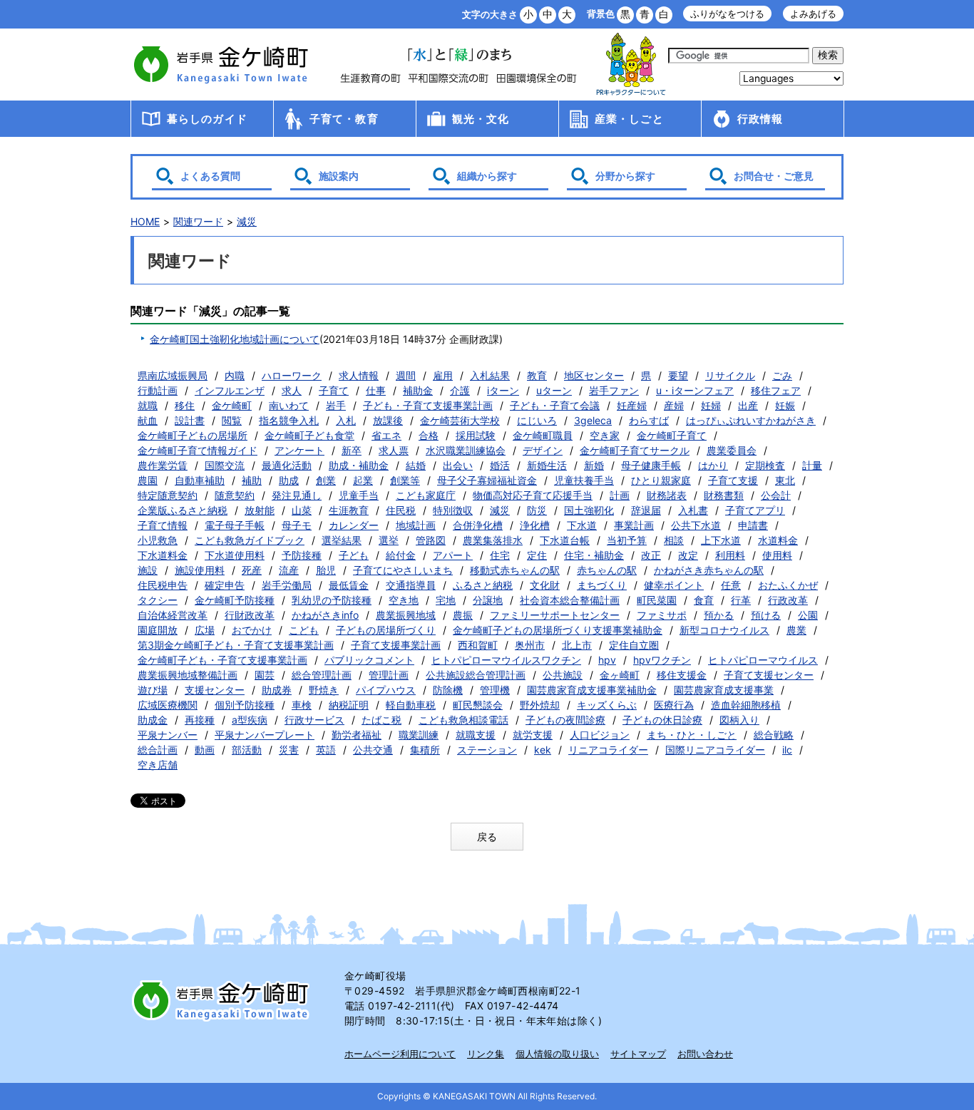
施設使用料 (200, 570)
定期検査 (765, 465)
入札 (346, 420)
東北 (785, 480)
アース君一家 (631, 64)
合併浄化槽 (478, 525)
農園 (148, 480)
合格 (429, 435)
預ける (766, 615)
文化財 (545, 585)
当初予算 (627, 540)
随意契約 (235, 495)
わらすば (649, 420)
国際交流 (225, 465)
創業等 (405, 480)
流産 (289, 570)
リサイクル (730, 375)
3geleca (593, 420)
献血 (148, 420)
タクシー (158, 600)
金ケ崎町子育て (672, 435)
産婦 (674, 405)
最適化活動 (287, 465)
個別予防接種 (245, 705)
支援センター (215, 690)
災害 (289, 750)
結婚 (416, 465)
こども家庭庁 (426, 495)
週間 (406, 375)
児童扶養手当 (584, 480)
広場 (205, 630)
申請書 (753, 525)
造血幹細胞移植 (746, 705)
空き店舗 (158, 765)
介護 (460, 390)
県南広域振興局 (172, 375)
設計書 (190, 420)
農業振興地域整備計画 (187, 675)
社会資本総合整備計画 (570, 600)
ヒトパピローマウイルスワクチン (506, 660)
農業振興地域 (406, 615)
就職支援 (476, 735)
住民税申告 (163, 585)
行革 (741, 600)
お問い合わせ (705, 1053)
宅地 (446, 600)
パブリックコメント (369, 660)
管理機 (495, 690)
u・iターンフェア (695, 390)
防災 (537, 510)
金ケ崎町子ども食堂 (309, 435)
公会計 (776, 495)
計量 (812, 465)
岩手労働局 (287, 585)
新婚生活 (547, 465)
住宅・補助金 (594, 555)
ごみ (782, 375)
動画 (205, 750)
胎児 (326, 570)
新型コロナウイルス (724, 630)
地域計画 (416, 525)
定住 (537, 555)
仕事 (376, 390)
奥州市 (530, 645)
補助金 (418, 390)
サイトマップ (638, 1053)
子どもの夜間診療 (565, 720)
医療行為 (674, 705)
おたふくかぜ (788, 585)
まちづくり (602, 585)
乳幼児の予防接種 (331, 600)
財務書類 (724, 495)
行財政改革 (250, 615)
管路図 (431, 540)
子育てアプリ (755, 510)
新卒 (352, 450)
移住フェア (776, 390)
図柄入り (739, 720)
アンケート (299, 450)
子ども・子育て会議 (555, 405)
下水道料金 (163, 555)
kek (542, 750)
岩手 (336, 405)
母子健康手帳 (651, 465)
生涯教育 (349, 510)
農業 (796, 630)
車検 (302, 705)
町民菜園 (657, 600)
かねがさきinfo (325, 615)
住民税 (401, 510)
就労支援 (533, 735)
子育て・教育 (344, 119)
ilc (787, 750)
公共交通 (373, 750)
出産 (748, 405)
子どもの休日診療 (662, 720)
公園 (808, 615)
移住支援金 (682, 675)
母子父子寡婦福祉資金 (487, 480)
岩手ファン (614, 390)
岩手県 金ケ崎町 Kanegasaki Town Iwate (223, 1000)
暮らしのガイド (207, 119)
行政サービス (314, 720)
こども (304, 630)
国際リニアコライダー (715, 750)
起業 (363, 480)
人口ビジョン (600, 735)
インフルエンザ (230, 390)
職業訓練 (419, 735)
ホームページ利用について (400, 1053)
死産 (252, 570)
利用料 (730, 555)
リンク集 (485, 1053)
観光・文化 (481, 119)
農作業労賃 (163, 465)
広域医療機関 (168, 705)
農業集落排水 (493, 540)
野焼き (324, 690)
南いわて (289, 405)
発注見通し (297, 495)
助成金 (153, 720)
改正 (651, 555)
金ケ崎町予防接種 (235, 600)
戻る (487, 837)
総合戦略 (774, 735)
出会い (458, 465)
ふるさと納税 (483, 585)
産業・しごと (629, 119)
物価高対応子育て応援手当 (533, 495)
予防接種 (302, 555)
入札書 (693, 510)
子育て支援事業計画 (396, 645)
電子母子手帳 (235, 525)
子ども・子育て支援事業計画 (428, 405)
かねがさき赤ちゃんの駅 (709, 570)
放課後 (388, 420)
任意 (731, 585)
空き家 (605, 435)
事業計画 (634, 525)
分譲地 (488, 600)
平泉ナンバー (168, 735)
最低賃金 (349, 585)
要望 (678, 375)
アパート (453, 555)
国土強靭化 (589, 510)
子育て (334, 390)
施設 (148, 570)
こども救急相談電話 (463, 720)
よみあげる (813, 14)
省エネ (386, 435)
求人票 (394, 450)
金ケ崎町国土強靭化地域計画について (234, 339)
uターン (554, 390)
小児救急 (158, 540)
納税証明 (349, 705)
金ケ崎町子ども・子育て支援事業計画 (222, 660)
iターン (503, 390)
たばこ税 (381, 720)
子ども (354, 555)
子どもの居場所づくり (386, 630)
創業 (326, 480)
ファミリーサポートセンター (555, 615)
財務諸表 (667, 495)
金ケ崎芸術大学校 (460, 420)
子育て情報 (163, 525)
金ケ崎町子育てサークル (635, 450)
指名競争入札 (289, 420)
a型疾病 (249, 720)
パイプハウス (386, 690)
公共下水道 (696, 525)
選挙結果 (342, 540)
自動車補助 (200, 480)
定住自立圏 (634, 645)
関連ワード (198, 221)
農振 (463, 615)
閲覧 (232, 420)
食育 (704, 600)
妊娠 (785, 405)
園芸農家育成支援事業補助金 (592, 690)
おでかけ (252, 630)
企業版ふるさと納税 (182, 510)
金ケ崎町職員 (543, 435)
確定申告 (225, 585)
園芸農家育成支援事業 (724, 690)
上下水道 (721, 540)
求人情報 (359, 375)
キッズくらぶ (607, 705)
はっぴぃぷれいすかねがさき (751, 420)
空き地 (404, 600)
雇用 (443, 375)
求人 (292, 390)
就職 (148, 405)
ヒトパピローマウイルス (763, 660)
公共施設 (563, 675)
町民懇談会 (478, 705)
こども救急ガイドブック (249, 540)
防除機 (448, 690)
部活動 (247, 750)
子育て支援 (733, 480)
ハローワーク (292, 375)
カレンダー (354, 525)
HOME (145, 221)
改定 (688, 555)
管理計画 (389, 675)
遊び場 (153, 690)
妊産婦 (632, 405)
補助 (252, 480)
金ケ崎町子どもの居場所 (192, 435)
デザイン (543, 450)
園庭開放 (158, 630)
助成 (289, 480)
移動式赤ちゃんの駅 (515, 570)
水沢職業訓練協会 (466, 450)
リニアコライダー (608, 750)
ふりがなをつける (727, 14)
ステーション (487, 750)
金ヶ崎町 (620, 675)
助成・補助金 (359, 465)
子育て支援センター (769, 675)
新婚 (594, 465)
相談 (674, 540)
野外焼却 (540, 705)
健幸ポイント (674, 585)
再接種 (200, 720)
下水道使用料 (235, 555)
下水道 (582, 525)
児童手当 (359, 495)
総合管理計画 (322, 675)
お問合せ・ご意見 (774, 176)
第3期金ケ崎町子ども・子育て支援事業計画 (236, 645)
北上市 (577, 645)
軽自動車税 (411, 705)
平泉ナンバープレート (264, 735)
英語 (326, 750)
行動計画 (158, 390)
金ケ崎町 (223, 64)
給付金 (401, 555)
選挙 (389, 540)
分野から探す (625, 176)
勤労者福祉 (356, 735)
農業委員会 (732, 450)
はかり (713, 465)
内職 (235, 375)
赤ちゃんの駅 (607, 570)
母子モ (297, 525)
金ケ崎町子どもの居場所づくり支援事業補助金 (557, 630)
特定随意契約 (168, 495)
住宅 (500, 555)
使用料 (777, 555)
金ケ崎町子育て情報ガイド (197, 450)
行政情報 (760, 119)
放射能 (260, 510)
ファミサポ (662, 615)
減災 (247, 221)
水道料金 (778, 540)
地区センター (594, 375)
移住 (185, 405)
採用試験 (476, 435)
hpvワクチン (662, 660)
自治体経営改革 (172, 615)
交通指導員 (411, 585)
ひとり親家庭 (661, 480)
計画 (620, 495)
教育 (537, 375)
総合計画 (158, 750)
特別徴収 (453, 510)
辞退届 (646, 510)
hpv (607, 660)
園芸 (265, 675)
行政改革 (788, 600)
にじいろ (537, 420)
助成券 (277, 690)
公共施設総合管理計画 (476, 675)
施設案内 (339, 176)
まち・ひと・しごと (692, 735)
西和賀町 (478, 645)
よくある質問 (210, 176)
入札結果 (490, 375)
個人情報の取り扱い (557, 1053)
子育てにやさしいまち (403, 570)
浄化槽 (535, 525)
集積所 (425, 750)
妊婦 (711, 405)
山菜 (302, 510)
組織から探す (487, 176)
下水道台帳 (565, 540)
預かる (719, 615)
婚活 (500, 465)
